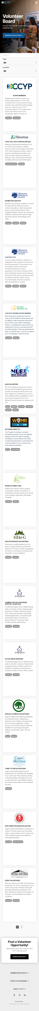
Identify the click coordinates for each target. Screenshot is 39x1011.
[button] (36, 2)
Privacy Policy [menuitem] (19, 1001)
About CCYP (19, 989)
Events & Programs (18, 981)
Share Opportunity (19, 956)
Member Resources (19, 973)
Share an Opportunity (13, 35)
